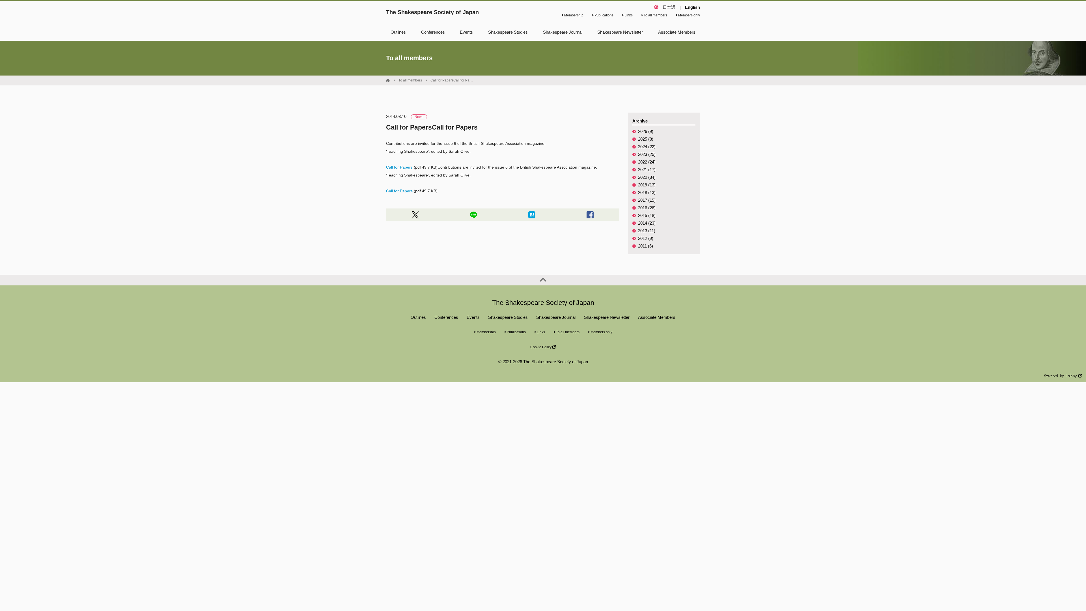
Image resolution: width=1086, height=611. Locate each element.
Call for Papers (399, 167)
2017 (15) (647, 200)
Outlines (418, 317)
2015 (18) (647, 215)
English (692, 7)
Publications (603, 15)
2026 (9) (645, 131)
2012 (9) (645, 238)
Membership (573, 15)
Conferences (446, 317)
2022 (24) (647, 162)
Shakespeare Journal (556, 317)
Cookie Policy (541, 347)
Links (628, 15)
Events (473, 317)
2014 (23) (647, 223)
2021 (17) (647, 169)
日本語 (669, 7)
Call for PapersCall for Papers (451, 80)
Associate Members (656, 317)
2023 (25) (647, 154)
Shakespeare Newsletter (607, 317)
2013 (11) (646, 230)
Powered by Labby (1061, 376)
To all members (655, 15)
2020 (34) (647, 177)
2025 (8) (645, 139)
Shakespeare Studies (508, 317)
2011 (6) (645, 246)
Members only (688, 15)
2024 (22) (647, 146)
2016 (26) (647, 207)
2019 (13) (647, 184)
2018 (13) (647, 192)
